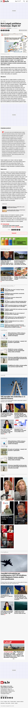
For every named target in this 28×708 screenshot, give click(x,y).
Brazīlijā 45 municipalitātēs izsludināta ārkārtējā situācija (14, 294)
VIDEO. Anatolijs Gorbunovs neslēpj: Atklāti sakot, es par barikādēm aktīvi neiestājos (16, 306)
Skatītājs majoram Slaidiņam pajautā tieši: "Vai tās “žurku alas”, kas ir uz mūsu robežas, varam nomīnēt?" (20, 415)
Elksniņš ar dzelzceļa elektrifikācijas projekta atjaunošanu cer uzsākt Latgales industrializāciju (7, 278)
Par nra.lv (2, 701)
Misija (9, 701)
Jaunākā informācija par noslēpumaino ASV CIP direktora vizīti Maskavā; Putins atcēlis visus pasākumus (13, 576)
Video (3, 475)
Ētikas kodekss (7, 703)
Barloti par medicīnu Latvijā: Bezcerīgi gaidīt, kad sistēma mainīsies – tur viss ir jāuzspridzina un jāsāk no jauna (15, 326)
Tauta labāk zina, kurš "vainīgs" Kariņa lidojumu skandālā (14, 290)
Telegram (13, 226)
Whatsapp (18, 226)
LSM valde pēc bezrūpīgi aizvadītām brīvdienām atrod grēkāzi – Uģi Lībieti (7, 612)
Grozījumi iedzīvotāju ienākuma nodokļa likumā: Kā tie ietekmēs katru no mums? (16, 210)
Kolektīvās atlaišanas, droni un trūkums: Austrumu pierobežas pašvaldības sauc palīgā (20, 262)
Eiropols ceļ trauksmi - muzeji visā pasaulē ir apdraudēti (17, 341)
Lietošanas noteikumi (20, 701)
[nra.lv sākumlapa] (6, 1)
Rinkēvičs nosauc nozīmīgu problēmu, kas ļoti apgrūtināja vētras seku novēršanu (16, 350)
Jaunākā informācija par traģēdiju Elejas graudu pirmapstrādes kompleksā (15, 207)
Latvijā (4, 21)
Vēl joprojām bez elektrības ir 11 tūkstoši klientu (13, 398)
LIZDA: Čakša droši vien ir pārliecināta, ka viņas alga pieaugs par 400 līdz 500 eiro (15, 317)
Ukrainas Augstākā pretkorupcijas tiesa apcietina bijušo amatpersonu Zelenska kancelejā (17, 358)
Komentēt (14, 233)
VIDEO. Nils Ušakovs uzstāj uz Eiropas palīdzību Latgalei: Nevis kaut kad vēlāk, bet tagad (7, 262)
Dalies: (9, 229)
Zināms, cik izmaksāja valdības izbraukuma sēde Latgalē (20, 278)
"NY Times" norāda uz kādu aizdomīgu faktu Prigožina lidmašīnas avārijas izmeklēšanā (15, 302)
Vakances (12, 703)
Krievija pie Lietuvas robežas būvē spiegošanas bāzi (13, 298)
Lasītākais (4, 330)
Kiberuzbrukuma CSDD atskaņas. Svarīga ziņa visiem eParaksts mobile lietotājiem (17, 334)
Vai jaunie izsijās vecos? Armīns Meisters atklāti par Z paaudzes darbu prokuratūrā (7, 415)
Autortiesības (3, 703)
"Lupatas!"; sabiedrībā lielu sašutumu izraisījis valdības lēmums (16, 310)
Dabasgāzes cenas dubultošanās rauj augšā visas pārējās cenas (20, 430)
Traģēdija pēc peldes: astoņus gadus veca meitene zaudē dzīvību (17, 366)
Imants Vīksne (3, 28)
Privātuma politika (13, 701)
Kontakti (16, 703)
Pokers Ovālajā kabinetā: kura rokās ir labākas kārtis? (14, 321)
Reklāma (5, 701)
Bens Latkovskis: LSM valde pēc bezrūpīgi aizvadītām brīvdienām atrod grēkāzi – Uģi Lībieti (6, 431)
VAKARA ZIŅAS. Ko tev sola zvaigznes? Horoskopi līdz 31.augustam (15, 314)
